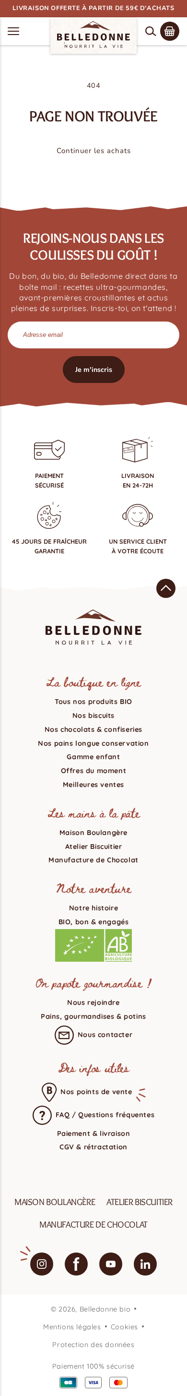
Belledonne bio (105, 1309)
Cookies (124, 1327)
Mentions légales (72, 1327)
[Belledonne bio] (93, 34)
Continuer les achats (94, 150)
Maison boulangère (54, 1201)
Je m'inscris (93, 369)
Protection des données (93, 1344)
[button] (150, 31)
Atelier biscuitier (139, 1201)
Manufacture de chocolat (93, 1224)
